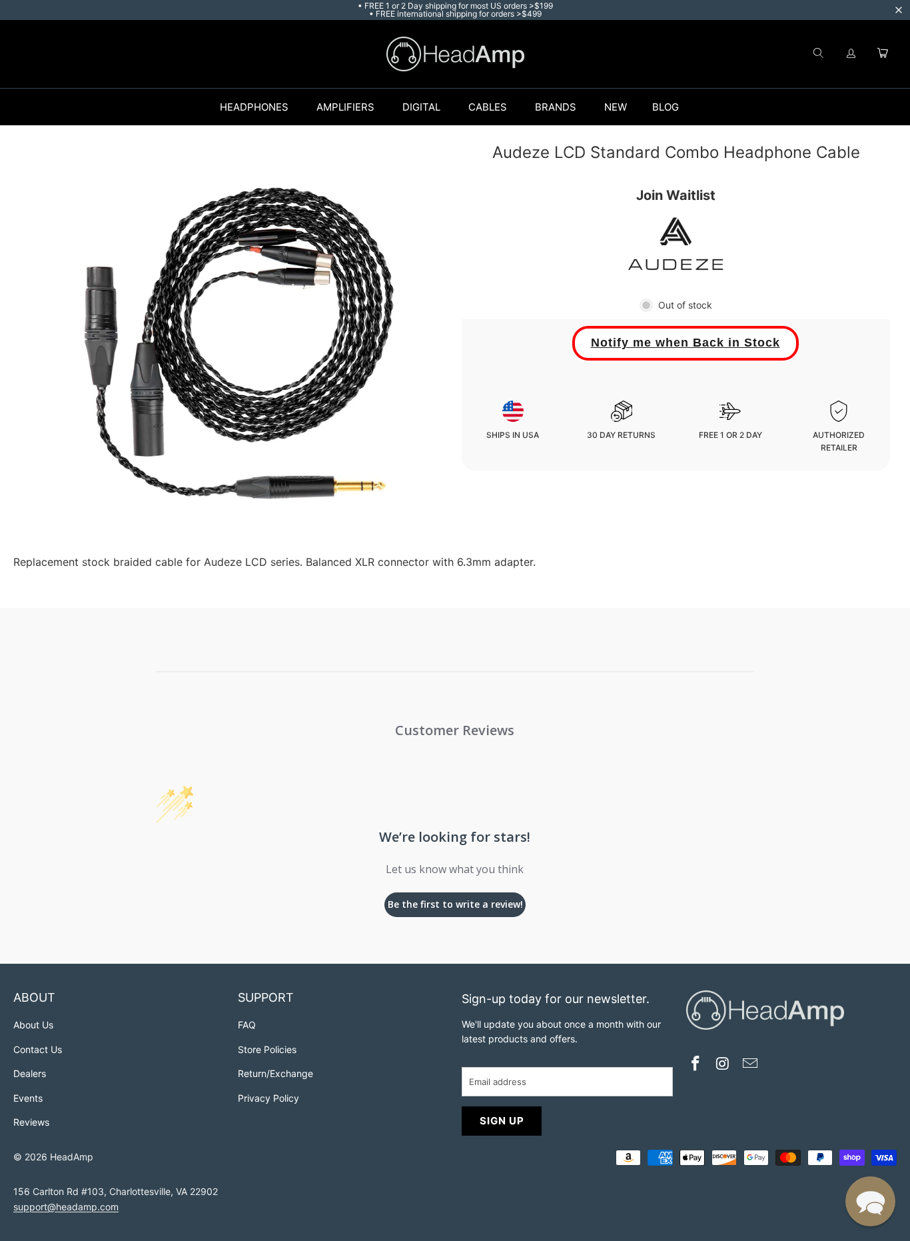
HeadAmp (71, 1156)
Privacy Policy (268, 1098)
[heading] (119, 999)
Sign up (502, 1120)
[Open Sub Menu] (302, 107)
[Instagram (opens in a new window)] (723, 1064)
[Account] (851, 54)
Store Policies (267, 1049)
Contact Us (37, 1049)
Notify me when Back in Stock (685, 342)
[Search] (818, 54)
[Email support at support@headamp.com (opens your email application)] (750, 1064)
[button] (870, 1201)
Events (28, 1098)
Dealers (29, 1073)
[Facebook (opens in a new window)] (696, 1064)
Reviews (31, 1122)
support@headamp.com (66, 1206)
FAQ (247, 1024)
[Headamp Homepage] (455, 54)
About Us (33, 1024)
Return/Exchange (275, 1073)
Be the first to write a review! (455, 904)
